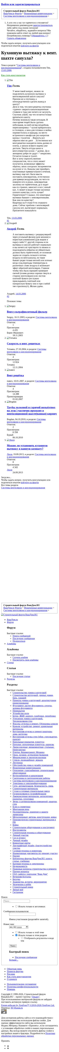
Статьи (10, 662)
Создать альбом (20, 657)
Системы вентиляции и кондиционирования (20, 66)
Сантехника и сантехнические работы (31, 778)
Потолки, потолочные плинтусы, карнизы (33, 744)
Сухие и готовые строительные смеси (31, 791)
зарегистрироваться (42, 25)
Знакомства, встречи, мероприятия (30, 882)
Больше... (13, 960)
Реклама (11, 974)
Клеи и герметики (21, 806)
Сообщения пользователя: (16, 911)
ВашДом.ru (12, 619)
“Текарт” (35, 997)
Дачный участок (20, 835)
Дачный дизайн (20, 840)
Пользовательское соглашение (21, 984)
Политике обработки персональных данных (28, 1034)
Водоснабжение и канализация (28, 775)
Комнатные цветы (21, 843)
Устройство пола (21, 713)
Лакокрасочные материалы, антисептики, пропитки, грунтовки (33, 797)
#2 (8, 296)
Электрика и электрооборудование (30, 783)
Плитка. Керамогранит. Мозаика (28, 752)
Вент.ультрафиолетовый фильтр (27, 311)
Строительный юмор (23, 887)
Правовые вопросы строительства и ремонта (34, 869)
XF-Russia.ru (17, 1008)
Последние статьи (21, 676)
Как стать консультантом (13, 75)
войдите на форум (30, 45)
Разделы (11, 679)
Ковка (15, 825)
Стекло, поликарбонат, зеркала (28, 760)
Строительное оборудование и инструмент (34, 827)
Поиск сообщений (22, 636)
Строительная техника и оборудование (32, 832)
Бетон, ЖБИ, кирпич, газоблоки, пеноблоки (34, 716)
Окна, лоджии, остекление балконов (30, 755)
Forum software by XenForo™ (28, 1005)
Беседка (16, 879)
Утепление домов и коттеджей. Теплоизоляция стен (28, 719)
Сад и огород (19, 838)
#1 (8, 220)
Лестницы (18, 762)
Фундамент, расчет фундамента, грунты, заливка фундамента (32, 706)
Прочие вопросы (21, 871)
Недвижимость (20, 866)
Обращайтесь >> (39, 35)
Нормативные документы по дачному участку (35, 853)
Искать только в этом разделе (32, 935)
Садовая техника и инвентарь (27, 851)
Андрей (11, 228)
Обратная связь (14, 969)
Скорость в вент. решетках (23, 343)
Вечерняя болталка (22, 876)
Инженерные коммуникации (27, 768)
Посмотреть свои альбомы (25, 660)
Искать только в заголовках (31, 906)
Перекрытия (19, 711)
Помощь (11, 989)
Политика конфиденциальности (22, 986)
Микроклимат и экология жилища (29, 757)
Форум (10, 622)
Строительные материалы (25, 788)
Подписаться (19, 641)
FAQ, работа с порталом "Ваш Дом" (30, 874)
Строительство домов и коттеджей (29, 692)
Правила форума (15, 971)
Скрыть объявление (16, 38)
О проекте (12, 979)
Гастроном (18, 892)
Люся (9, 454)
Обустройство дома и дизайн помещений (33, 765)
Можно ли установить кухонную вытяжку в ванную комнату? (27, 447)
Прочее (16, 856)
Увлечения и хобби (22, 884)
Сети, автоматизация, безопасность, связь (33, 786)
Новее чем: (8, 924)
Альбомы (11, 643)
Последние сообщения (24, 638)
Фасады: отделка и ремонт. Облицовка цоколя (35, 724)
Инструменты (19, 830)
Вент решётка (15, 375)
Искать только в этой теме (31, 932)
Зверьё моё (18, 889)
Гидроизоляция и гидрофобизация (29, 793)
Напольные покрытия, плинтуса (28, 742)
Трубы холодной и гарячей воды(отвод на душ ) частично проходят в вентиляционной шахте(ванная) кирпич (32, 410)
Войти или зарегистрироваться (20, 4)
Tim (9, 85)
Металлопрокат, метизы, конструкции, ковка (34, 817)
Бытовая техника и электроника (28, 863)
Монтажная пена (21, 809)
